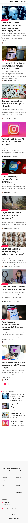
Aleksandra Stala (7, 156)
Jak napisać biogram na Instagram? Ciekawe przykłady (13, 141)
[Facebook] (12, 514)
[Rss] (14, 514)
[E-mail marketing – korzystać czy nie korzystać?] (14, 166)
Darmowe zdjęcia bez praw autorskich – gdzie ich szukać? (13, 103)
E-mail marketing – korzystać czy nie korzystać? (10, 179)
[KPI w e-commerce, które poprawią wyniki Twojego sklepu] (14, 352)
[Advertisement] (14, 442)
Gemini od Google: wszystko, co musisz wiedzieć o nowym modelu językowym (18, 396)
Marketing (4, 20)
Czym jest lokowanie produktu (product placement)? (11, 215)
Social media (5, 136)
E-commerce (5, 359)
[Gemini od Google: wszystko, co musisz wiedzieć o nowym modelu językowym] (14, 13)
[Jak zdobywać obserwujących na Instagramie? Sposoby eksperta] (14, 312)
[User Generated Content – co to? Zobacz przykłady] (14, 276)
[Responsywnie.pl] (11, 1)
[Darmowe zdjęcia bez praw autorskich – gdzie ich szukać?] (14, 91)
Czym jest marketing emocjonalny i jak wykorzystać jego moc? (13, 251)
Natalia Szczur (7, 118)
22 (19, 384)
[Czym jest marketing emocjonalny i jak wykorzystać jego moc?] (14, 239)
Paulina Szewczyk (8, 80)
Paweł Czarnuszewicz (8, 42)
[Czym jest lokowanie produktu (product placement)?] (14, 203)
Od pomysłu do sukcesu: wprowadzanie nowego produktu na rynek (13, 66)
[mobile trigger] (3, 1)
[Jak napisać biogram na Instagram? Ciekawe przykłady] (14, 129)
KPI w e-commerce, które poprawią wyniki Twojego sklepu (14, 365)
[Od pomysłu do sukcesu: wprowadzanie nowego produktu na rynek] (14, 53)
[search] (21, 1)
